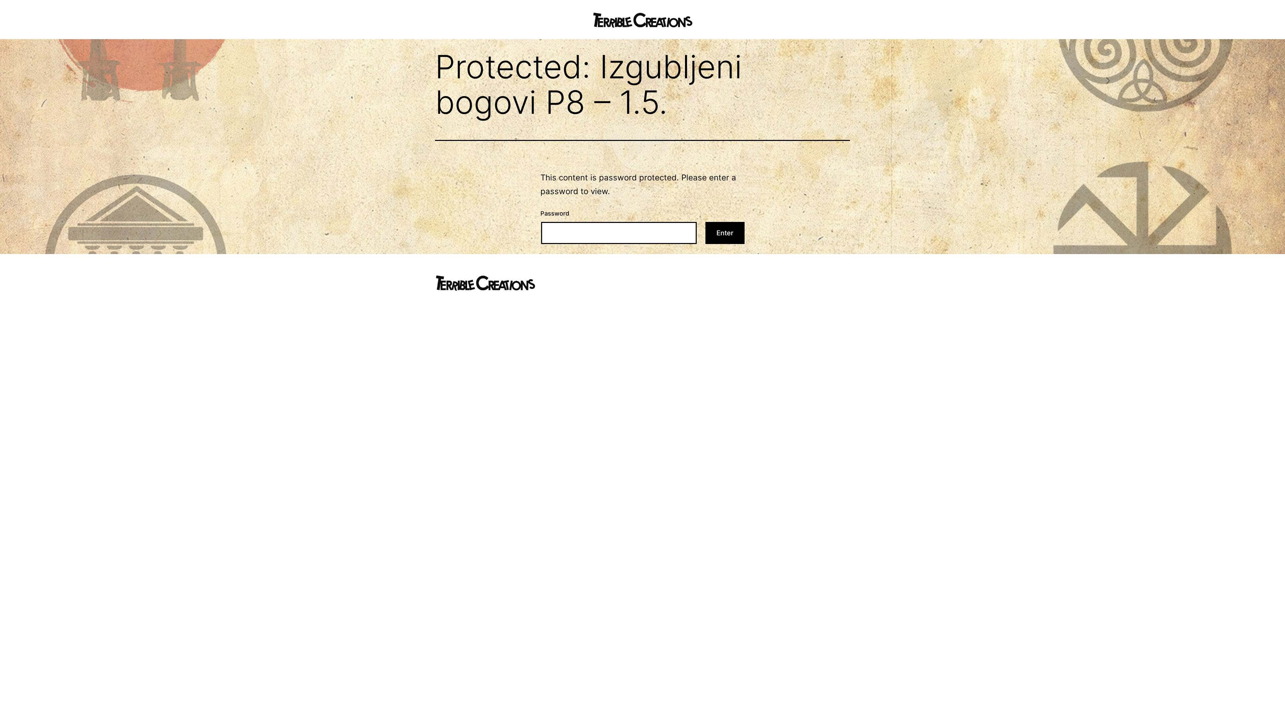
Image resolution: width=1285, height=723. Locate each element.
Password (554, 213)
